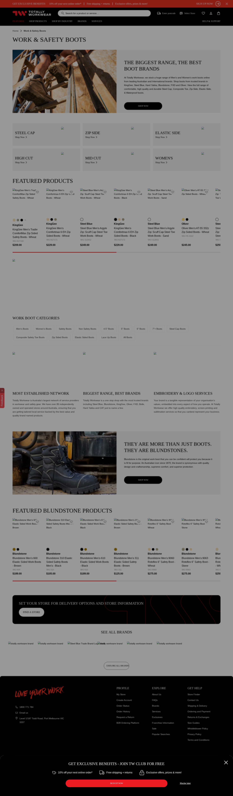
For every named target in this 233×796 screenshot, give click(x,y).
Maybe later (185, 783)
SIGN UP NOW (116, 783)
